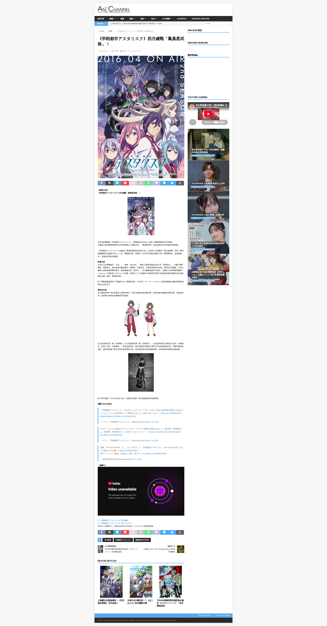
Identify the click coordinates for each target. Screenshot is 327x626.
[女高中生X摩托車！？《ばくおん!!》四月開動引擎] (141, 582)
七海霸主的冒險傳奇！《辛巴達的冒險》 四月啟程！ (111, 601)
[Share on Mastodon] (156, 183)
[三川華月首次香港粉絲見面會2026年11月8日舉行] (208, 238)
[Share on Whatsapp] (149, 183)
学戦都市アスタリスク (123, 540)
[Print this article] (141, 183)
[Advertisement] (207, 76)
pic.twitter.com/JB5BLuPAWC (155, 453)
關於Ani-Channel (205, 615)
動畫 (111, 18)
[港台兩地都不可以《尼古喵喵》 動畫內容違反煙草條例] (208, 144)
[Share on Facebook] (102, 183)
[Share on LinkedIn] (117, 183)
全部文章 (100, 18)
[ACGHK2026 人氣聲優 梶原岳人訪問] (208, 175)
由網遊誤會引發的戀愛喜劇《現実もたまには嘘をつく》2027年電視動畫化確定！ (208, 274)
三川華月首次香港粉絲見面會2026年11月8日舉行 (208, 244)
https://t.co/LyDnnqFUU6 (159, 431)
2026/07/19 (197, 281)
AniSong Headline (200, 18)
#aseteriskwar (106, 416)
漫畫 (122, 18)
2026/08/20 (197, 155)
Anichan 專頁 (195, 30)
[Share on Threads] (180, 183)
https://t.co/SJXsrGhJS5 (128, 450)
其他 (153, 18)
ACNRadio (181, 18)
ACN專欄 (166, 18)
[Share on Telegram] (164, 183)
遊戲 (131, 18)
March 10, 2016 (151, 421)
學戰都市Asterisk (142, 540)
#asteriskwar (175, 431)
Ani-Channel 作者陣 (223, 615)
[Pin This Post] (125, 183)
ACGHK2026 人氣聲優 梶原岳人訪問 (208, 183)
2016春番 (107, 540)
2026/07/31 (197, 187)
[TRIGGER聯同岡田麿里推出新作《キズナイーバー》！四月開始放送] (170, 582)
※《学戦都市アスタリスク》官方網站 (113, 520)
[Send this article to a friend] (133, 183)
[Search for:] (216, 23)
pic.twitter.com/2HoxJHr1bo (124, 416)
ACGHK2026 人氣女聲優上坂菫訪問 (207, 214)
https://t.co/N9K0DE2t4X (171, 413)
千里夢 (115, 51)
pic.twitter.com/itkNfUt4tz (111, 435)
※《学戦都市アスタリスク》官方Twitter (114, 523)
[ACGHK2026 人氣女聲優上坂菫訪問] (208, 207)
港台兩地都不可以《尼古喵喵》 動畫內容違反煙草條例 (208, 151)
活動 (142, 18)
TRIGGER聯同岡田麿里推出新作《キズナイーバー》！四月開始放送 (170, 603)
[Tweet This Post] (109, 183)
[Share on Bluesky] (172, 183)
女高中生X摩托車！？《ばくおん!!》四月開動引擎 (140, 601)
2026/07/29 (197, 249)
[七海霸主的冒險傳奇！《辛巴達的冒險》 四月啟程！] (111, 582)
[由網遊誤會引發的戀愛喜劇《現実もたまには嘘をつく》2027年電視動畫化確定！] (208, 269)
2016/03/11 (105, 51)
